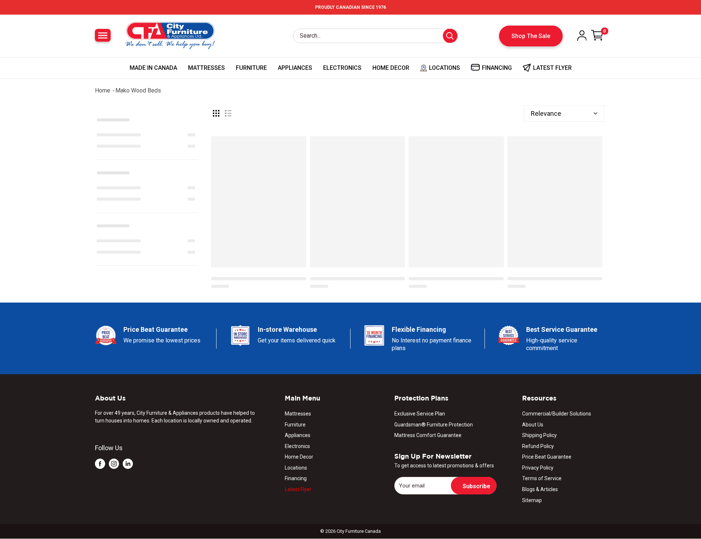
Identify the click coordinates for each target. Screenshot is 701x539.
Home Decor (390, 67)
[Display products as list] (228, 113)
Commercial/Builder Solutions (556, 414)
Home (102, 90)
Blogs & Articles (540, 489)
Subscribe (476, 486)
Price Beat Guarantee (546, 457)
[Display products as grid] (216, 113)
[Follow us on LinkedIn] (128, 463)
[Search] (450, 36)
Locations (296, 468)
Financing (296, 478)
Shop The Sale (531, 36)
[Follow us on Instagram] (114, 463)
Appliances (295, 67)
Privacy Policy (537, 468)
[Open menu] (103, 35)
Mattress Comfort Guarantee (427, 435)
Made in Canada (153, 67)
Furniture (251, 67)
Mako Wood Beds (138, 90)
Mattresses (206, 67)
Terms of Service (542, 478)
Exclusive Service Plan (419, 414)
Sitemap (532, 500)
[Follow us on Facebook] (100, 463)
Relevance (546, 113)
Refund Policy (538, 446)
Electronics (342, 67)
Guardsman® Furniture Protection (433, 425)
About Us (532, 425)
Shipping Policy (539, 435)
